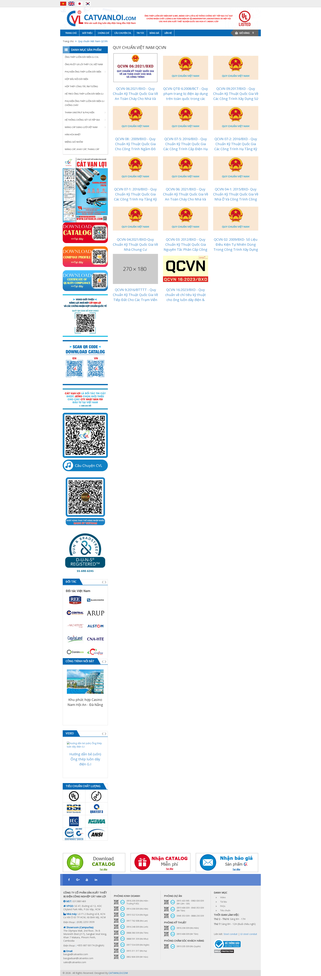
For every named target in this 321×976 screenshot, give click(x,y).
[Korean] (88, 4)
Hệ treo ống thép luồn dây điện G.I (84, 93)
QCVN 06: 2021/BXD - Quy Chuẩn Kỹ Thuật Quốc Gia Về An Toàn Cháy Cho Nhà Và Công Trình (185, 196)
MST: (69, 901)
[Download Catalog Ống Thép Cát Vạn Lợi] (94, 862)
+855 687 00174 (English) (90, 945)
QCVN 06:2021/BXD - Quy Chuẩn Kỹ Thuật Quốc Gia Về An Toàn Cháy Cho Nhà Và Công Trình (135, 96)
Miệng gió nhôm (74, 141)
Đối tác (71, 581)
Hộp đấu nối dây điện (76, 79)
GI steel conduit (248, 934)
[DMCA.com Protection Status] (224, 950)
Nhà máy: (71, 914)
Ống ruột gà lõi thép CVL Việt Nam (84, 64)
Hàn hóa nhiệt (73, 134)
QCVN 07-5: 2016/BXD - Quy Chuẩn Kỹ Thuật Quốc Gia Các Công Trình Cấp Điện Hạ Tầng (185, 146)
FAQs (222, 906)
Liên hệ (168, 33)
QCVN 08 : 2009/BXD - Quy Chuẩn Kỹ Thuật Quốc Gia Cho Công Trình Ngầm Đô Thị (135, 146)
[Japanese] (80, 4)
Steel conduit (231, 934)
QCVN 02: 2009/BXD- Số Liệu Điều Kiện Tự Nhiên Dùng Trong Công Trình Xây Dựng (235, 244)
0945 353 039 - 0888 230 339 (190, 915)
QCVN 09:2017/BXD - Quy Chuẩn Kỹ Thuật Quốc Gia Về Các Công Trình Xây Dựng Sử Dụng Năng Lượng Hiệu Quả (235, 96)
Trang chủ (71, 33)
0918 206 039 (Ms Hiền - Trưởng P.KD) (138, 902)
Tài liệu (223, 901)
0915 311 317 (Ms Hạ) (137, 950)
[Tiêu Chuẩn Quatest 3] (96, 808)
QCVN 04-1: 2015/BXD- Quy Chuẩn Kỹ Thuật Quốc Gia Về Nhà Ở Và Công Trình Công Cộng (235, 196)
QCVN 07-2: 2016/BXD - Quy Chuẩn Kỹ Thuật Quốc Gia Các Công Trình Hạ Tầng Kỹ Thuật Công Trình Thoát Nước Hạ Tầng (235, 149)
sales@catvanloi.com (74, 962)
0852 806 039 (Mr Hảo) (137, 956)
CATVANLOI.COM (118, 972)
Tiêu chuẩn (225, 910)
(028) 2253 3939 (85, 922)
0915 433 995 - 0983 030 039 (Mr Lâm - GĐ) (190, 902)
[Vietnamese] (64, 4)
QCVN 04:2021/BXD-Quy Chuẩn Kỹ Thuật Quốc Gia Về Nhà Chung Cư (135, 244)
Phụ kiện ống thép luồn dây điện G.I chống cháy (84, 103)
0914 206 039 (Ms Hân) (137, 908)
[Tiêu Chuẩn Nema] (96, 821)
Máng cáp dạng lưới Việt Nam (81, 127)
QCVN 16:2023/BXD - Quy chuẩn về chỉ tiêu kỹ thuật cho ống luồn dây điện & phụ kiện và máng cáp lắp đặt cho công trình (185, 299)
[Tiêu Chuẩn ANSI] (96, 834)
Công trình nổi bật (80, 661)
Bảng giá (154, 33)
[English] (72, 4)
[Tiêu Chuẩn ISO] (74, 834)
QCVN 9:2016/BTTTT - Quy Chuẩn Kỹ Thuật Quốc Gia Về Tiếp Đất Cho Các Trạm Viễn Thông (135, 297)
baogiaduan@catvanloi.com (78, 958)
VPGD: (70, 906)
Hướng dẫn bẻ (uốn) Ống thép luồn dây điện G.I (85, 759)
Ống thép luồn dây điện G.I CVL (82, 56)
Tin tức (140, 33)
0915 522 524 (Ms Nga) (137, 914)
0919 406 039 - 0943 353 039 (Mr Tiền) (190, 909)
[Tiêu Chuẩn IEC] (74, 821)
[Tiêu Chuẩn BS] (74, 808)
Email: (69, 951)
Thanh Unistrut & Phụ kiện (79, 112)
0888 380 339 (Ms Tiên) (137, 932)
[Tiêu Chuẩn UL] (74, 796)
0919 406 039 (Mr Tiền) (187, 934)
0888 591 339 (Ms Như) (137, 938)
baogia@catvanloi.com (75, 954)
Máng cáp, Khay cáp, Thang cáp (82, 149)
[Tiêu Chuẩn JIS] (96, 796)
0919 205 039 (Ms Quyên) (188, 946)
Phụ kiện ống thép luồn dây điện (83, 71)
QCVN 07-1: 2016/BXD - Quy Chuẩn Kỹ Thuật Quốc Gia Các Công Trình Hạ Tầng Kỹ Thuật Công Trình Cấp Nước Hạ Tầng (135, 199)
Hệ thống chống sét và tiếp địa (82, 119)
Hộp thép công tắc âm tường (81, 86)
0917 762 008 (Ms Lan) (137, 920)
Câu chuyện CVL (122, 33)
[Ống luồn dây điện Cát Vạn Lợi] (160, 18)
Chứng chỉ (103, 33)
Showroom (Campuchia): (80, 927)
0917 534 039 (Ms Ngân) (138, 944)
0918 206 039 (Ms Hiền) (188, 928)
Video (70, 733)
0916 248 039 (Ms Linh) (137, 926)
